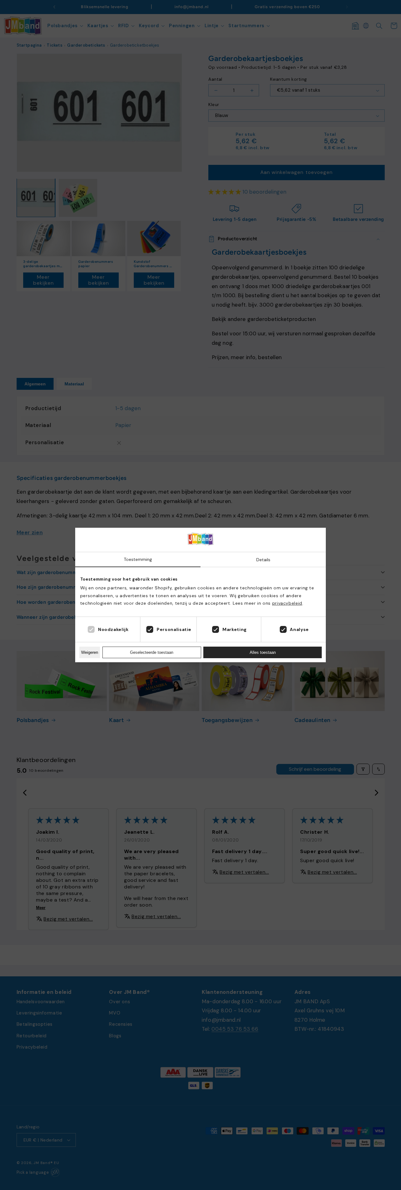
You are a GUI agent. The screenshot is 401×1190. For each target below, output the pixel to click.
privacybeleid (287, 603)
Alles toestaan (263, 652)
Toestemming (138, 559)
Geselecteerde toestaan (151, 652)
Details (263, 559)
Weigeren (89, 652)
